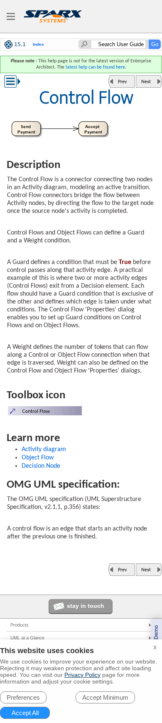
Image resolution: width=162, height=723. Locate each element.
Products (19, 624)
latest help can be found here (95, 67)
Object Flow (38, 457)
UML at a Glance (27, 637)
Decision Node (41, 466)
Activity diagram (44, 449)
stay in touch (85, 605)
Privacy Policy (82, 674)
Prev (122, 81)
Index (38, 44)
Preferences (23, 697)
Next (146, 81)
